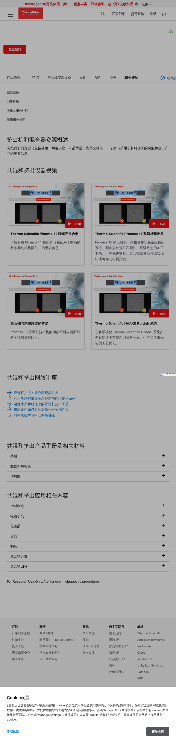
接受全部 (158, 731)
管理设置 (13, 731)
